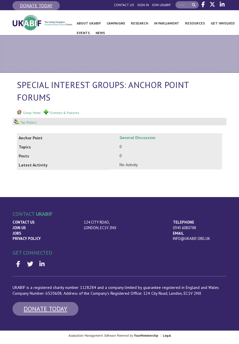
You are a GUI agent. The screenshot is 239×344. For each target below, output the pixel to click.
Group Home (32, 113)
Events (83, 33)
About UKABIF (89, 23)
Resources (195, 23)
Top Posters (28, 122)
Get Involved (223, 23)
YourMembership (146, 336)
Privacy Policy (27, 238)
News (100, 33)
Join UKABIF (161, 5)
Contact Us (124, 5)
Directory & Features (64, 113)
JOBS (17, 233)
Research (139, 23)
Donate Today (36, 5)
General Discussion (137, 137)
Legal (167, 336)
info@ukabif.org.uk (191, 238)
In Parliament (166, 23)
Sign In (143, 5)
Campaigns (116, 23)
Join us (19, 227)
